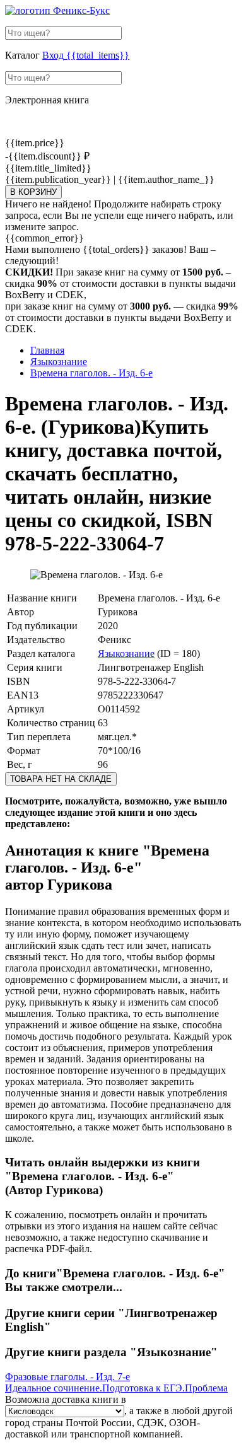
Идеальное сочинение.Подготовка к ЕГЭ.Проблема (116, 1388)
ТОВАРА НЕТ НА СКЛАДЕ (61, 779)
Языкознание (126, 653)
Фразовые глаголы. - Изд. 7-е (67, 1376)
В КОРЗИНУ (33, 192)
